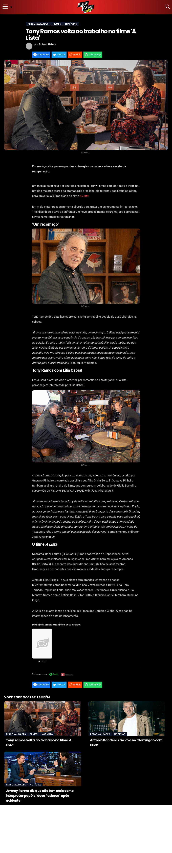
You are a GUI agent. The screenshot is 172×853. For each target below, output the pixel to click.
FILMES (57, 23)
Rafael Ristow (47, 44)
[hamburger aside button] (5, 7)
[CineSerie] (86, 7)
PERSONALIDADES (38, 23)
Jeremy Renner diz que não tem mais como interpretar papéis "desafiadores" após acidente (40, 795)
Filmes (34, 734)
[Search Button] (167, 7)
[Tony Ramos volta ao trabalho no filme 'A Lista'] (42, 718)
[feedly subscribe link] (54, 674)
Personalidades (16, 734)
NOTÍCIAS (71, 23)
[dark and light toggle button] (11, 7)
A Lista (84, 196)
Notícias (47, 734)
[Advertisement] (86, 828)
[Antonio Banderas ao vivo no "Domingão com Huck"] (126, 718)
